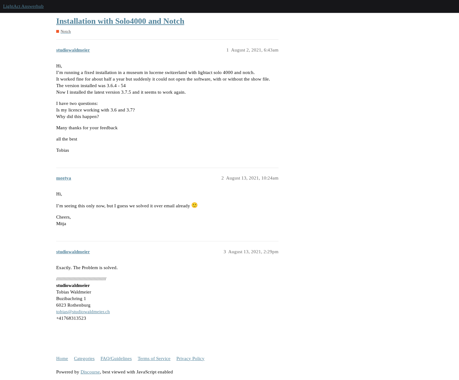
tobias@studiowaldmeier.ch (83, 311)
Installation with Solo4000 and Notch (120, 21)
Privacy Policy (190, 358)
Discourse (90, 371)
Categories (84, 358)
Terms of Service (154, 358)
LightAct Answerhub (23, 6)
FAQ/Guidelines (116, 358)
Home (62, 358)
